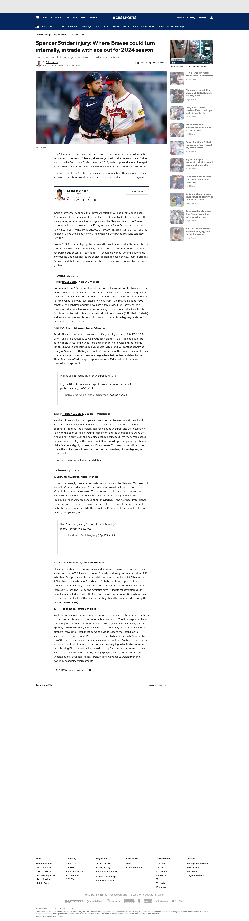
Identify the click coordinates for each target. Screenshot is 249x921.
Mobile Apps (42, 883)
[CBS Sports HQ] (118, 894)
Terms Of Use (103, 863)
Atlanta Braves (66, 154)
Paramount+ (72, 875)
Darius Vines (120, 225)
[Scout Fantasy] (162, 901)
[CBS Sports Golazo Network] (147, 894)
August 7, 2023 (118, 394)
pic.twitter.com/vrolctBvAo (75, 528)
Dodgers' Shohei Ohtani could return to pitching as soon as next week (199, 197)
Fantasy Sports (43, 867)
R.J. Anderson (52, 62)
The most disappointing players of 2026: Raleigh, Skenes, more (199, 93)
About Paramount (75, 871)
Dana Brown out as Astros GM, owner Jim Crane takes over (199, 179)
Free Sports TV (43, 871)
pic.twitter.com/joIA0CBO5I (76, 388)
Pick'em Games (44, 863)
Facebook (161, 875)
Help (128, 863)
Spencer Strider (123, 154)
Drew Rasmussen (73, 627)
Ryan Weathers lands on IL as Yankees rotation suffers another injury (198, 214)
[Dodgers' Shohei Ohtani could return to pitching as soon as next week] (177, 200)
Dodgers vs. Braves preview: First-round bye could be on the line (199, 110)
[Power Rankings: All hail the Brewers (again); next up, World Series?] (177, 148)
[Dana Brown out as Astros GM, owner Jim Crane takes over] (177, 182)
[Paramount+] (113, 900)
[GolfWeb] (178, 901)
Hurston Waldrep (72, 414)
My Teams (192, 871)
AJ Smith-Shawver (73, 328)
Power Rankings (43, 35)
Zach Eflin (69, 608)
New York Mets (119, 221)
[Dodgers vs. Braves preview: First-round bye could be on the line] (177, 113)
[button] (189, 26)
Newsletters (193, 867)
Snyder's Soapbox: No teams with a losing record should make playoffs (199, 162)
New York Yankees (132, 483)
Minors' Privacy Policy (107, 871)
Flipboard (161, 887)
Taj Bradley (129, 623)
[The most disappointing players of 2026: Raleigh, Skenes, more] (177, 96)
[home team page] (64, 198)
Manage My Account (197, 863)
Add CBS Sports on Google (153, 63)
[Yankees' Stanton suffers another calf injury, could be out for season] (177, 234)
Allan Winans (61, 217)
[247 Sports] (74, 900)
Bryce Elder (69, 282)
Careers (70, 867)
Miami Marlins (89, 476)
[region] (191, 52)
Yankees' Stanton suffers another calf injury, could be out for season (198, 231)
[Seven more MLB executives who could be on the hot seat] (177, 130)
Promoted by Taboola (155, 685)
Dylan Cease (102, 445)
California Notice (105, 880)
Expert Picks (60, 35)
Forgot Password (195, 875)
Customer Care (134, 867)
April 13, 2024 (107, 535)
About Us (71, 863)
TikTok (159, 867)
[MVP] (148, 900)
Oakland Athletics (93, 562)
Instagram (161, 871)
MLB (130, 288)
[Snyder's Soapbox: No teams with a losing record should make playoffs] (177, 165)
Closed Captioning (106, 876)
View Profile (137, 191)
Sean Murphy (110, 594)
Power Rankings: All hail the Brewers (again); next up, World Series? (199, 145)
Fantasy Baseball (77, 35)
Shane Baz (95, 627)
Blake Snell (60, 445)
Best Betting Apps (45, 875)
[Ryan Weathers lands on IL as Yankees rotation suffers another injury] (177, 217)
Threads (160, 883)
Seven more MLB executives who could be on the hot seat (198, 127)
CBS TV (70, 879)
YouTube (161, 863)
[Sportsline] (94, 900)
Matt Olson (90, 594)
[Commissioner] (132, 900)
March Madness (44, 879)
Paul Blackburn (72, 562)
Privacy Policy (103, 867)
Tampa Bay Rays (86, 608)
